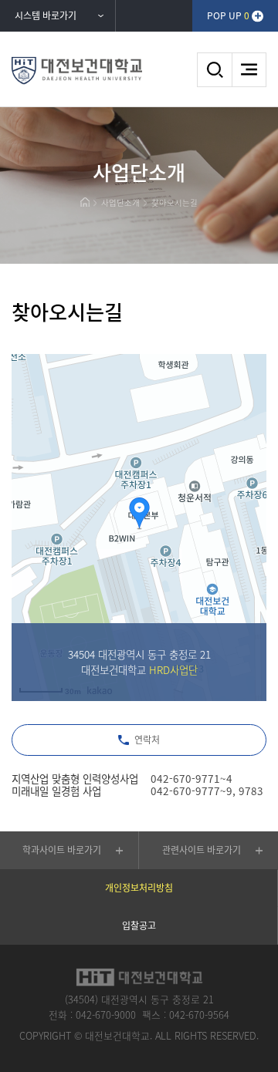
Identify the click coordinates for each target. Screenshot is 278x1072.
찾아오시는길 (174, 202)
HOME (84, 202)
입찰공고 (139, 925)
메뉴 (249, 69)
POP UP (228, 15)
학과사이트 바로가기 (61, 850)
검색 (214, 69)
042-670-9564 (199, 1014)
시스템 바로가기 (45, 15)
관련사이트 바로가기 (201, 850)
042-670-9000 (106, 1014)
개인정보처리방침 (139, 888)
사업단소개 (120, 202)
